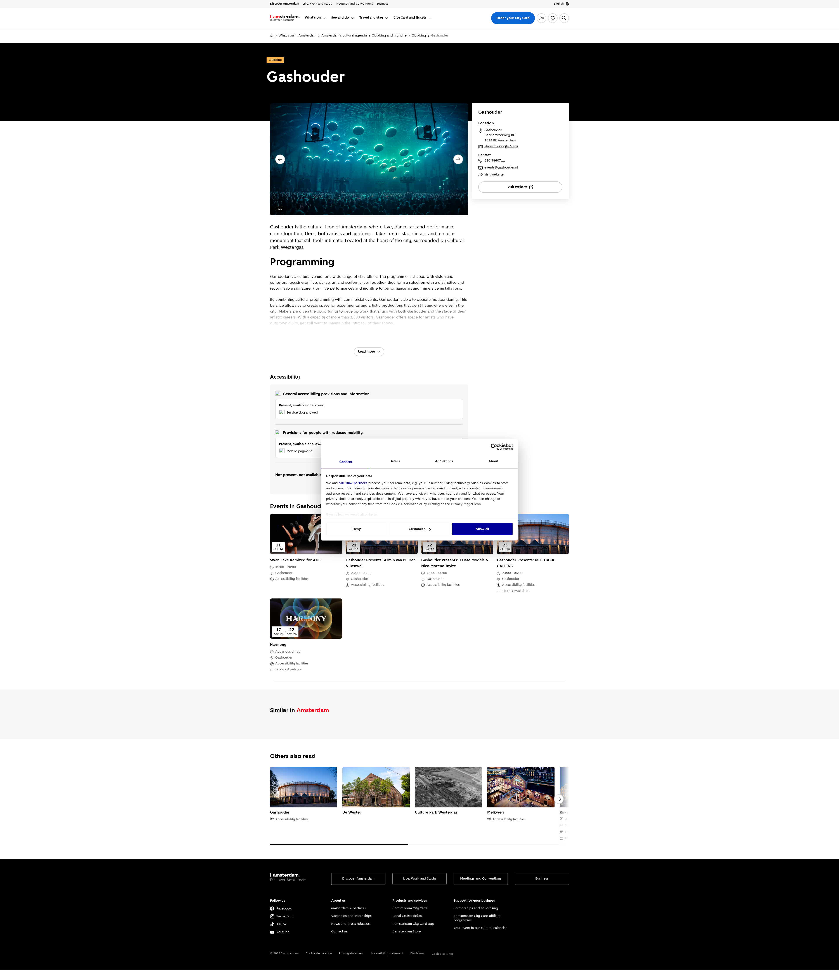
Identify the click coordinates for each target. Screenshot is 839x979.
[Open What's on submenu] (324, 18)
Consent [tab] (345, 462)
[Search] (564, 18)
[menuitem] (315, 18)
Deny (357, 529)
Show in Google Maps (501, 146)
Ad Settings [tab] (444, 461)
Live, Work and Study (419, 878)
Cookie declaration (319, 953)
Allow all (482, 529)
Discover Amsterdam (358, 878)
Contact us (339, 931)
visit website (494, 174)
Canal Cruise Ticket (407, 916)
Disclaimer (417, 953)
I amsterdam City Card (409, 908)
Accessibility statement (387, 953)
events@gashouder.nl (501, 167)
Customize (417, 529)
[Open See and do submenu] (352, 18)
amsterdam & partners (348, 908)
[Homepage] (272, 36)
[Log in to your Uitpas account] (541, 18)
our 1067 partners (353, 483)
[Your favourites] (553, 18)
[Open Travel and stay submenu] (386, 18)
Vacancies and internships (351, 916)
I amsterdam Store (406, 931)
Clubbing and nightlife (389, 35)
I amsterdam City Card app (413, 924)
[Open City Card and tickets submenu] (430, 18)
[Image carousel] (369, 159)
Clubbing (419, 35)
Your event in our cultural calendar (480, 928)
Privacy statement (351, 953)
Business (542, 878)
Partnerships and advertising (476, 908)
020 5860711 (494, 160)
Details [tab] (395, 461)
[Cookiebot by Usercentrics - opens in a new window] (494, 446)
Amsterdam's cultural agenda (344, 35)
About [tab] (493, 461)
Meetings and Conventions (480, 878)
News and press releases (350, 924)
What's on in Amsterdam (297, 35)
